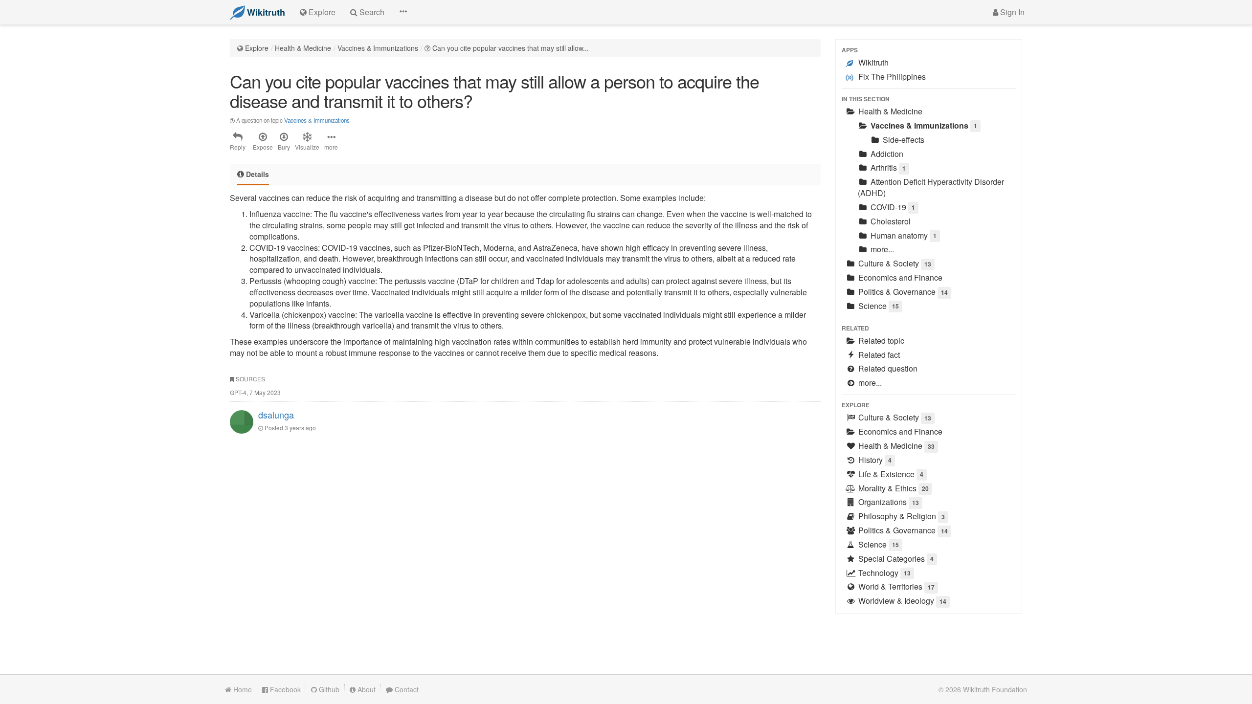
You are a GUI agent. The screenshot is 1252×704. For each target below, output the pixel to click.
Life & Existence (889, 474)
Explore (256, 48)
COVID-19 (892, 207)
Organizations (887, 501)
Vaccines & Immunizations (377, 48)
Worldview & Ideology (901, 600)
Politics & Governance (902, 291)
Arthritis (887, 167)
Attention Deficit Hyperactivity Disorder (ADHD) (931, 187)
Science (877, 305)
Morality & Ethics (892, 488)
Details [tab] (256, 174)
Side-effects (902, 139)
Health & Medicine (303, 48)
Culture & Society (893, 263)
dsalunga (276, 414)
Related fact (878, 354)
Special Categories (895, 558)
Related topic (880, 340)
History (874, 459)
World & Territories (895, 586)
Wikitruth (872, 62)
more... (881, 249)
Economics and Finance (899, 277)
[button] (403, 12)
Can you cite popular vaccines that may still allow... (510, 48)
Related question (886, 368)
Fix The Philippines (891, 76)
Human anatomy (903, 235)
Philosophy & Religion (900, 516)
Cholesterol (890, 221)
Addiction (886, 153)
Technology (883, 572)
